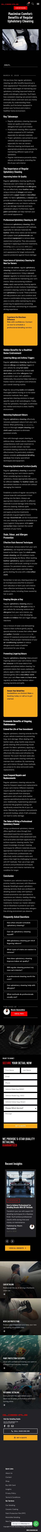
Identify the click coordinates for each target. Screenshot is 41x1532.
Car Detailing (13, 1201)
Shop (7, 1481)
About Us (9, 1473)
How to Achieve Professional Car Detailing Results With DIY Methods (20, 1206)
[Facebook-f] (4, 1426)
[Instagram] (8, 1426)
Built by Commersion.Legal (32, 1530)
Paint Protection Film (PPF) (16, 1513)
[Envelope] (12, 1426)
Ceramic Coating (12, 1509)
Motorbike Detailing (13, 1517)
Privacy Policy (11, 1493)
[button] (38, 4)
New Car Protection (13, 1521)
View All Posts (19, 1014)
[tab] (20, 924)
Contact (9, 1477)
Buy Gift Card (10, 1485)
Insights (8, 1489)
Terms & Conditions (13, 1497)
